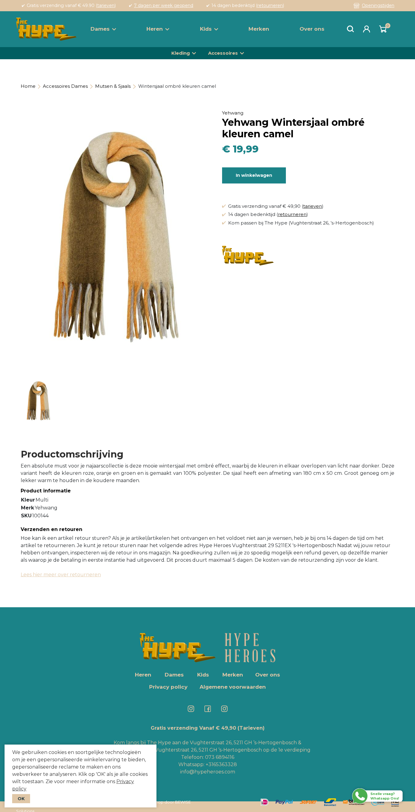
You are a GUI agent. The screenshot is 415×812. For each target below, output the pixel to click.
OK (21, 798)
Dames (100, 29)
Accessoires (223, 53)
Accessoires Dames (65, 86)
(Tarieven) (251, 728)
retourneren (270, 5)
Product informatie (46, 491)
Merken (259, 29)
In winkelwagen (254, 175)
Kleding (180, 53)
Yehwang (232, 113)
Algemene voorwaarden (233, 687)
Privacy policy (168, 687)
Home (28, 86)
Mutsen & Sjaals (113, 86)
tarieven (106, 5)
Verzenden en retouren (51, 529)
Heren (154, 29)
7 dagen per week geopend (163, 5)
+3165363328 (220, 764)
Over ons (312, 29)
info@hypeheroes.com (207, 772)
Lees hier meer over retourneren (61, 574)
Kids (206, 29)
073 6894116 (219, 757)
